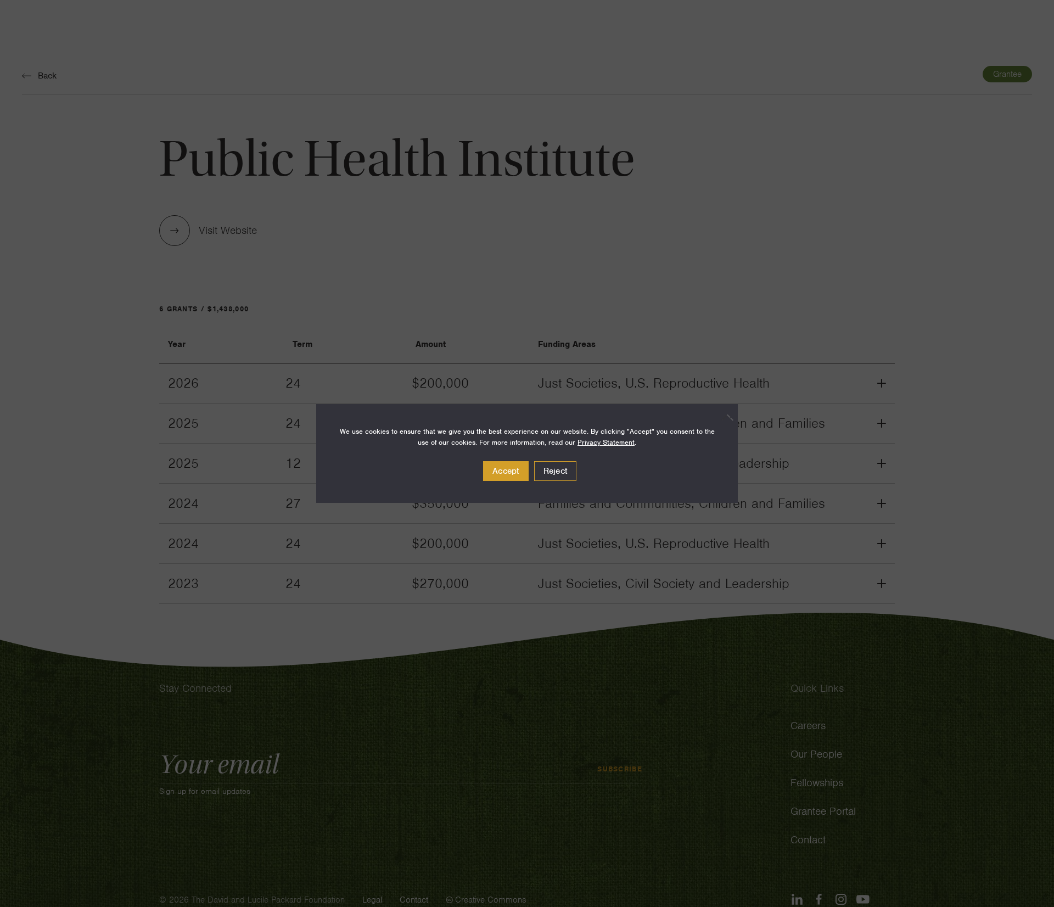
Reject (555, 471)
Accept (505, 471)
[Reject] (724, 417)
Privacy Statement (606, 442)
